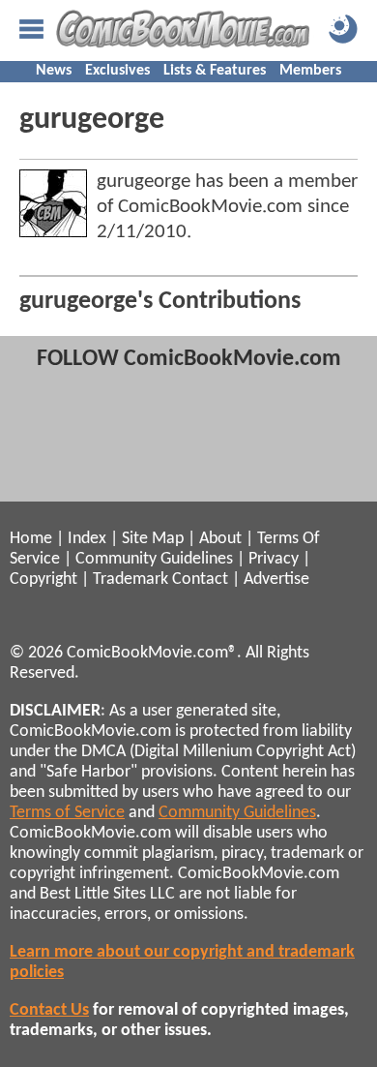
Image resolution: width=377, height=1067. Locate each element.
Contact (200, 579)
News (54, 70)
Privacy (273, 559)
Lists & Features (214, 70)
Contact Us (49, 1010)
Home (31, 539)
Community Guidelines (154, 559)
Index (87, 539)
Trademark (130, 579)
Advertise (276, 579)
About (220, 539)
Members (310, 70)
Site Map (153, 539)
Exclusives (117, 70)
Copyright (43, 579)
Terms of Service (67, 813)
